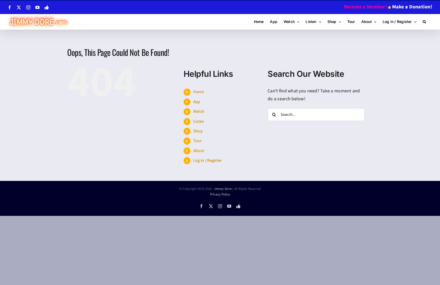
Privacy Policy (220, 194)
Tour (197, 141)
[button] (424, 21)
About (198, 151)
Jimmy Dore (222, 189)
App (196, 102)
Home (198, 92)
